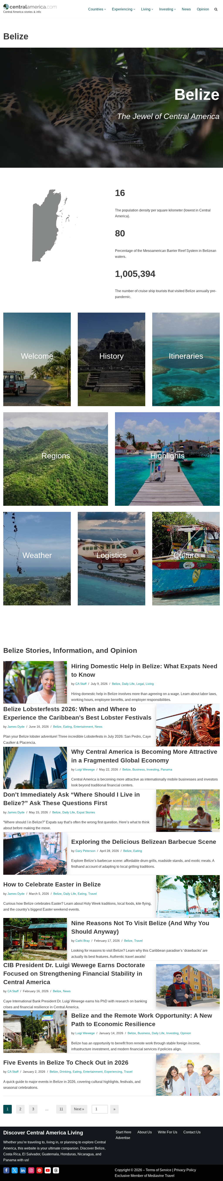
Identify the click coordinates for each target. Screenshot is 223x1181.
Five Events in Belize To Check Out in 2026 (65, 1062)
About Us (144, 1132)
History (111, 356)
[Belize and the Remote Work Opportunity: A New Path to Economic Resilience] (35, 1031)
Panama (166, 769)
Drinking (65, 1071)
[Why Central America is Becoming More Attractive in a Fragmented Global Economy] (35, 768)
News (186, 9)
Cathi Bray (82, 940)
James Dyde (16, 726)
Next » (79, 1109)
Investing (153, 769)
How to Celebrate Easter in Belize (52, 884)
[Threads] (56, 1170)
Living (150, 683)
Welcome (37, 356)
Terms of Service (159, 1170)
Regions (55, 455)
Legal (140, 683)
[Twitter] (15, 1170)
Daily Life (128, 683)
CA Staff (80, 683)
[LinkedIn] (23, 1170)
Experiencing (113, 1071)
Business (138, 769)
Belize (116, 683)
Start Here (123, 1132)
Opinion (203, 9)
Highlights (167, 455)
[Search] (216, 9)
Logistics (111, 555)
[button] (105, 9)
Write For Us (167, 1132)
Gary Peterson (85, 851)
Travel (92, 893)
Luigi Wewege (85, 769)
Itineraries (186, 356)
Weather (37, 555)
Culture (186, 555)
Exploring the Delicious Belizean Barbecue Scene (143, 841)
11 (61, 1109)
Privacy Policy (185, 1170)
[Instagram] (31, 1170)
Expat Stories (86, 812)
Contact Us (192, 1132)
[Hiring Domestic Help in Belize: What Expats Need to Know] (35, 682)
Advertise (123, 1138)
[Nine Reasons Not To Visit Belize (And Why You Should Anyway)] (35, 939)
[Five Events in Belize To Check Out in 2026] (188, 1074)
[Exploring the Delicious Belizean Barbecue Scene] (35, 853)
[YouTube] (48, 1170)
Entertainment (83, 726)
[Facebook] (6, 1170)
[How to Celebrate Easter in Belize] (188, 896)
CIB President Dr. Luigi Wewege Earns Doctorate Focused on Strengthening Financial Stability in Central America (74, 973)
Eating (67, 726)
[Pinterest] (39, 1170)
